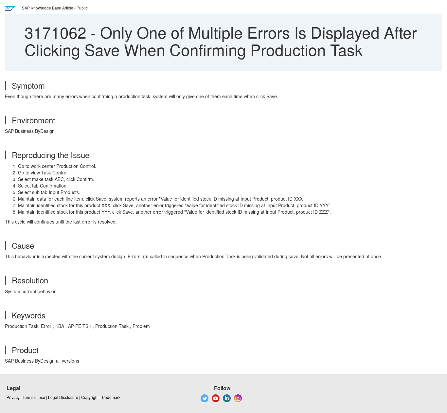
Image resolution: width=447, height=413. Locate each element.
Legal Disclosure (63, 397)
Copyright (89, 397)
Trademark (110, 397)
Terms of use (34, 397)
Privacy (13, 397)
